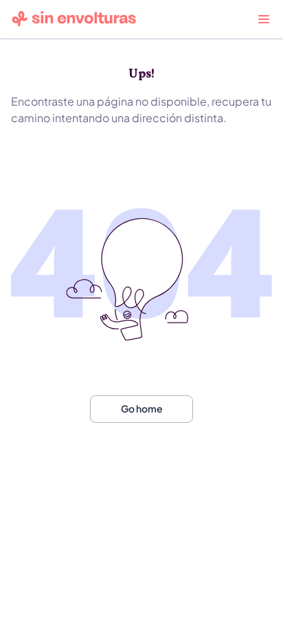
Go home (142, 408)
